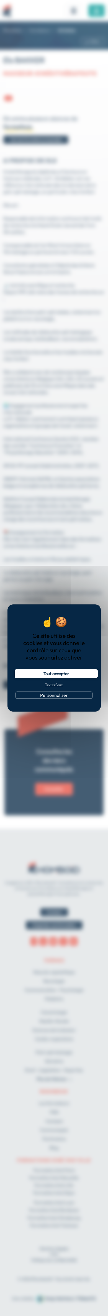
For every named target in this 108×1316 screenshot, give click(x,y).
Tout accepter (56, 673)
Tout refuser (54, 684)
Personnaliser (54, 695)
